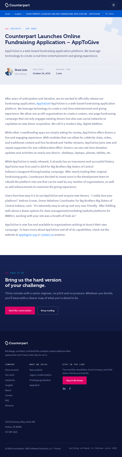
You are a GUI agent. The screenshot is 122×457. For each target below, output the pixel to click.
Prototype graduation (40, 380)
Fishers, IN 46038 (13, 426)
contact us (47, 235)
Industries (10, 380)
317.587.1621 (11, 432)
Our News (31, 29)
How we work (11, 369)
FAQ (7, 400)
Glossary (9, 405)
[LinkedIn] (64, 388)
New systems (36, 369)
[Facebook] (69, 388)
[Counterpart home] (17, 5)
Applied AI (34, 385)
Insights (18, 14)
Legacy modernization (40, 374)
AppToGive (43, 103)
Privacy (57, 448)
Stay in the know (74, 380)
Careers (9, 395)
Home (7, 14)
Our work (9, 374)
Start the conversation (20, 310)
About (8, 390)
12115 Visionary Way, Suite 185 (20, 421)
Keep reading (47, 310)
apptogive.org (28, 235)
